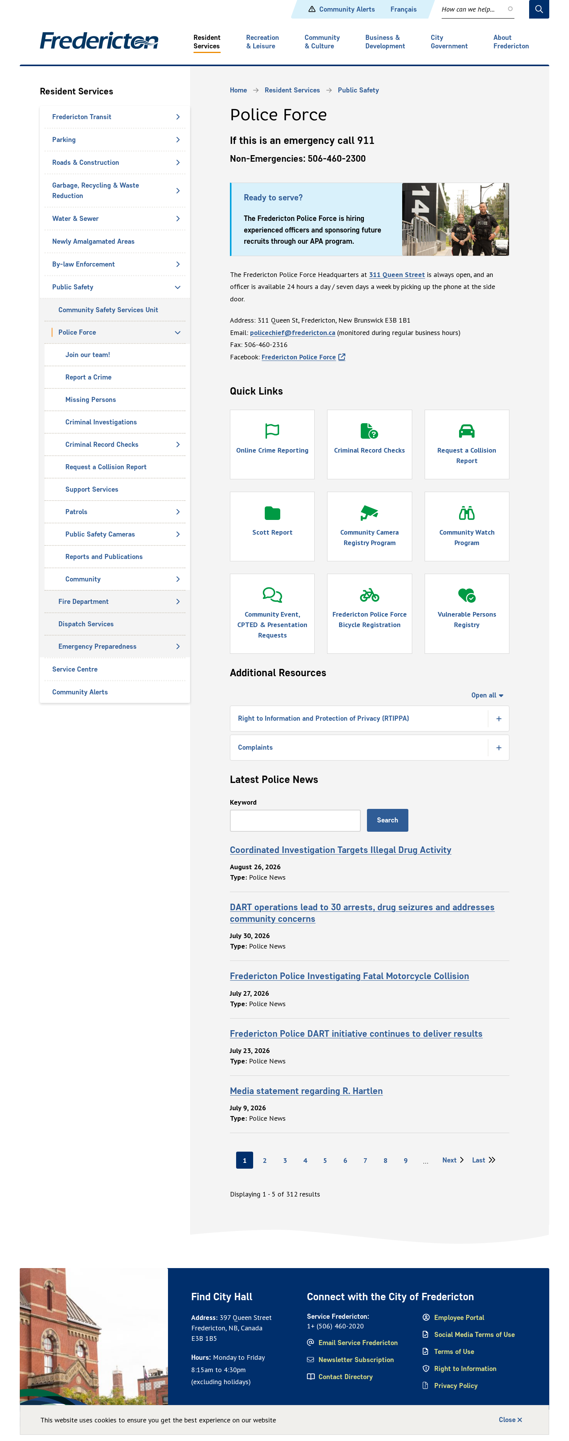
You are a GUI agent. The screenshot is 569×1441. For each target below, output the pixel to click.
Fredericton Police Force (299, 356)
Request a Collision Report (106, 467)
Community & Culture (322, 41)
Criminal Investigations (101, 422)
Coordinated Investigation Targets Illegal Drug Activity (340, 849)
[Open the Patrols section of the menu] (177, 512)
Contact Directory (346, 1377)
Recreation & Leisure (262, 41)
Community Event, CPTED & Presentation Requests (272, 624)
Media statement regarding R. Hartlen (306, 1090)
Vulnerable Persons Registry (467, 619)
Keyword (243, 802)
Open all (483, 695)
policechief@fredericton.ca (292, 332)
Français (404, 9)
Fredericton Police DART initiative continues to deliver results (356, 1033)
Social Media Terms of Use (474, 1334)
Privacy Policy (456, 1385)
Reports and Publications (104, 556)
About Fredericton (511, 41)
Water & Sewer (75, 218)
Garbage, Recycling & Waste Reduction (95, 190)
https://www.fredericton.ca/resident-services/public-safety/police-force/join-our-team (455, 199)
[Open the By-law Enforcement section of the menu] (177, 264)
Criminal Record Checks (102, 444)
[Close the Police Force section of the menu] (177, 332)
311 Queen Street (397, 274)
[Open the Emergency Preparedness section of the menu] (177, 646)
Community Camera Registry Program (369, 537)
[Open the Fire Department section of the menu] (177, 601)
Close (507, 1419)
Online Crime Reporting (272, 450)
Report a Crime (88, 377)
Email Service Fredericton (358, 1342)
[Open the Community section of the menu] (177, 579)
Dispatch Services (86, 624)
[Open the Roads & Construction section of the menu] (177, 162)
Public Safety (72, 287)
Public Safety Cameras (100, 534)
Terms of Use (454, 1351)
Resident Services (207, 41)
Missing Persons (90, 399)
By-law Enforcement (83, 264)
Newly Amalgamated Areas (93, 241)
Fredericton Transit (81, 117)
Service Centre (75, 669)
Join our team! (87, 354)
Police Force (77, 332)
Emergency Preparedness (97, 646)
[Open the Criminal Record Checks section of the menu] (177, 444)
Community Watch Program (467, 537)
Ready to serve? (273, 197)
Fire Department (83, 601)
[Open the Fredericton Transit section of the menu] (177, 117)
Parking (64, 139)
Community (83, 579)
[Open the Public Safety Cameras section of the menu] (177, 534)
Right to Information (465, 1368)
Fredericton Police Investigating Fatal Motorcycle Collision (349, 975)
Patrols (76, 512)
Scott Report (272, 532)
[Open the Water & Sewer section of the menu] (177, 218)
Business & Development (385, 41)
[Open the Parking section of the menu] (177, 139)
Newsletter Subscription (356, 1360)
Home (238, 90)
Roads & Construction (85, 162)
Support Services (91, 489)
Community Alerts (347, 9)
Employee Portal (459, 1317)
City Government (449, 41)
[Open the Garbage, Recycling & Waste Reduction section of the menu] (177, 190)
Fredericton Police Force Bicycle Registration (369, 619)
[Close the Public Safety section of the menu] (177, 287)
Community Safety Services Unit (108, 310)
